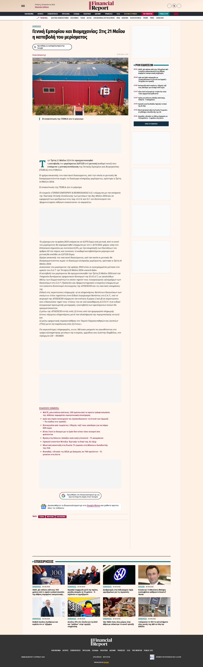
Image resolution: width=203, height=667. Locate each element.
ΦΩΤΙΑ (89, 18)
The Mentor (147, 14)
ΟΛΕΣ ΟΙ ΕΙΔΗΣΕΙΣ (151, 124)
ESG (118, 14)
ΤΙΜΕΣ (152, 18)
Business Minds (130, 14)
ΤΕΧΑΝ (82, 18)
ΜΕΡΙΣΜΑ (50, 517)
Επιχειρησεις (53, 14)
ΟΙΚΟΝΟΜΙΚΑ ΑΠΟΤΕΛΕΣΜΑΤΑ (104, 18)
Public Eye (164, 14)
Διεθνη (98, 14)
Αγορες (40, 14)
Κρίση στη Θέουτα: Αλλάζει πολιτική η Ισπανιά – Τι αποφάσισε (73, 438)
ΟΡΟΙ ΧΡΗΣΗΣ (97, 657)
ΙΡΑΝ (118, 18)
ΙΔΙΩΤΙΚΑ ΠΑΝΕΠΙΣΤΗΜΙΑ (60, 18)
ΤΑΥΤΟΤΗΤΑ (106, 657)
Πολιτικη (87, 14)
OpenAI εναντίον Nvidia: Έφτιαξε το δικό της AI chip (69, 441)
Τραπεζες (109, 14)
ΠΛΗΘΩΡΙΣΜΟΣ (135, 18)
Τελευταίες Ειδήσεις (42, 7)
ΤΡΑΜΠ (145, 18)
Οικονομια (29, 14)
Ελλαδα (76, 14)
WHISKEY (106, 662)
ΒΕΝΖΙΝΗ (125, 18)
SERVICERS (160, 18)
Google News (93, 505)
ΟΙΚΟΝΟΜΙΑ (61, 517)
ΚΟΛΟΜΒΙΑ (74, 18)
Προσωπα (65, 14)
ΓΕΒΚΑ (41, 517)
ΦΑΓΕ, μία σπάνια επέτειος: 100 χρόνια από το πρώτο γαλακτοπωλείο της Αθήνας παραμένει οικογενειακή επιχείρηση (76, 413)
